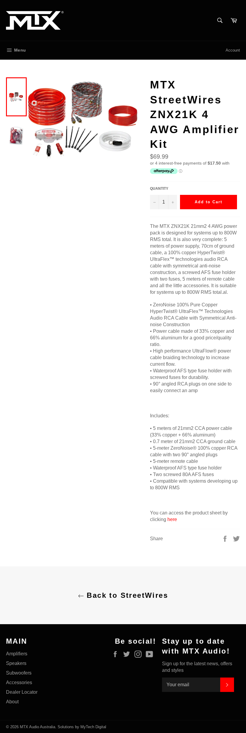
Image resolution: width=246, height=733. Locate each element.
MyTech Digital (93, 727)
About (12, 701)
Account (233, 50)
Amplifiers (16, 653)
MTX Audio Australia (37, 727)
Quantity (159, 188)
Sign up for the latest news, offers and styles (197, 667)
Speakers (16, 663)
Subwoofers (19, 672)
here (172, 519)
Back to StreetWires (126, 595)
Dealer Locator (22, 692)
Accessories (19, 682)
